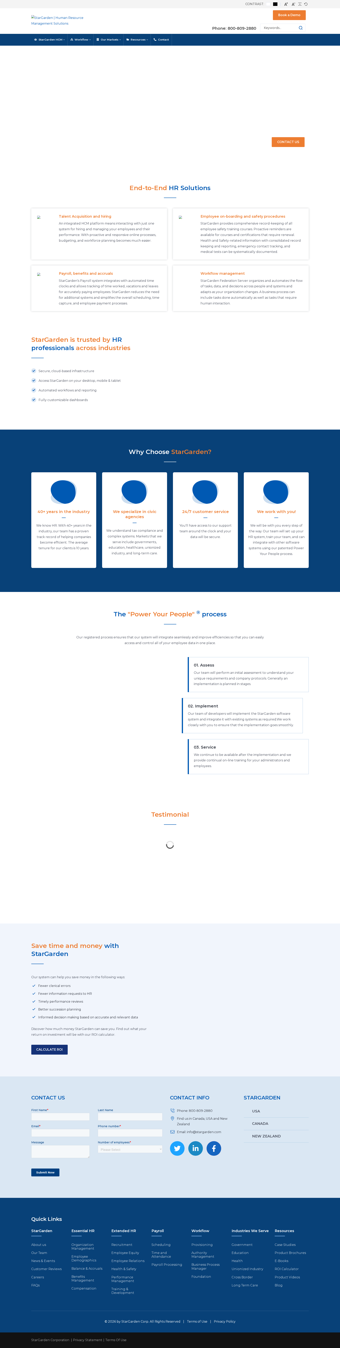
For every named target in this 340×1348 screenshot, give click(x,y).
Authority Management (202, 1254)
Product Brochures (290, 1253)
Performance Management (122, 1279)
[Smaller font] (293, 4)
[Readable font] (300, 4)
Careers (37, 1277)
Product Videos (287, 1277)
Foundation (201, 1277)
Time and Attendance (161, 1254)
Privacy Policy (225, 1321)
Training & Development (122, 1291)
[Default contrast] (268, 4)
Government (242, 1245)
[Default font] (306, 4)
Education (240, 1253)
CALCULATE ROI (49, 1049)
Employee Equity (125, 1253)
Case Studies (285, 1245)
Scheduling (161, 1245)
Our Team (39, 1253)
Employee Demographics (83, 1258)
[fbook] (214, 1148)
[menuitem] (49, 40)
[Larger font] (286, 4)
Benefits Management (82, 1278)
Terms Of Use (116, 1340)
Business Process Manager (205, 1266)
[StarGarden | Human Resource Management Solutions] (63, 21)
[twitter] (177, 1148)
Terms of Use (197, 1321)
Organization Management (82, 1246)
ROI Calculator (287, 1269)
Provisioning (202, 1245)
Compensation (83, 1288)
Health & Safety (123, 1269)
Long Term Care (245, 1285)
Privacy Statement (87, 1340)
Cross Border (242, 1277)
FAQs (35, 1285)
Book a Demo (289, 15)
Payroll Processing (167, 1265)
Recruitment (121, 1245)
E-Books (281, 1261)
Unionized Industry (247, 1269)
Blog (279, 1285)
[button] (296, 28)
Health (237, 1261)
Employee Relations (127, 1261)
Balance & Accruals (86, 1268)
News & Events (43, 1261)
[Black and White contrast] (275, 4)
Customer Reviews (46, 1269)
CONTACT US (288, 142)
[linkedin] (195, 1148)
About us (38, 1245)
